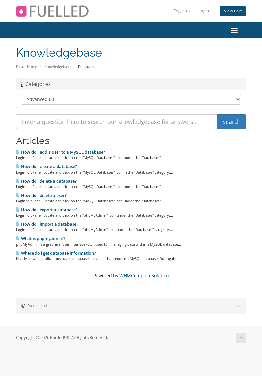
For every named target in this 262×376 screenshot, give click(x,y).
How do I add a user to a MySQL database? (62, 152)
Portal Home (26, 66)
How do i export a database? (49, 210)
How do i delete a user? (43, 195)
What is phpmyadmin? (42, 238)
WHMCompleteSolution (144, 275)
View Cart (233, 11)
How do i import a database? (49, 224)
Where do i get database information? (58, 253)
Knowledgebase (57, 66)
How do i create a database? (48, 166)
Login (203, 10)
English (180, 10)
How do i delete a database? (48, 181)
